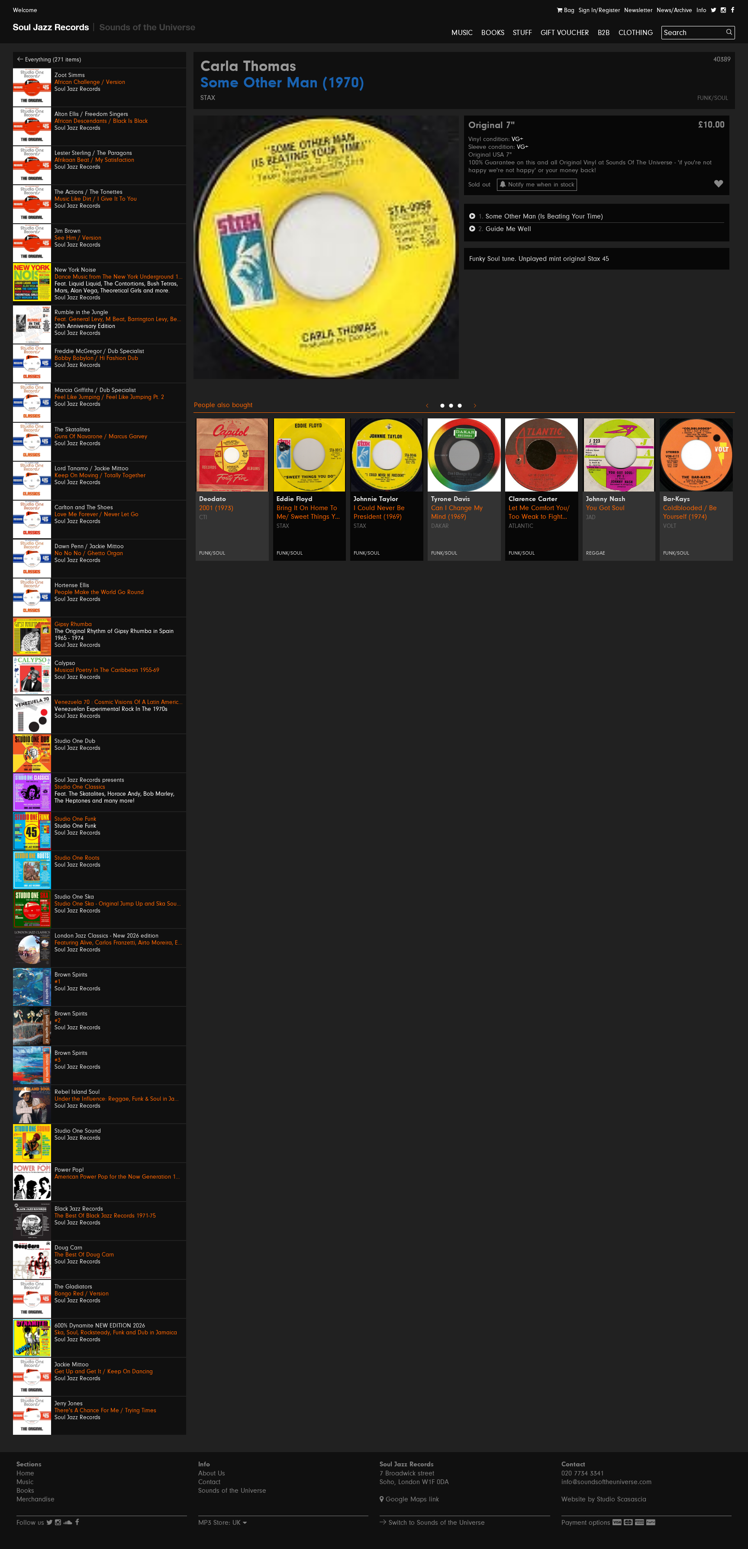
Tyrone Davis (450, 499)
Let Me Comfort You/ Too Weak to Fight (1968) (539, 512)
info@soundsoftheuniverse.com (606, 1482)
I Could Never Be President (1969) (379, 512)
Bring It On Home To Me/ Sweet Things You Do (309, 512)
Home (25, 1473)
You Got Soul (605, 508)
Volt (669, 526)
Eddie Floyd (295, 499)
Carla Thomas (248, 67)
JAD (591, 517)
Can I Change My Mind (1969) (457, 512)
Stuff (522, 33)
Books (492, 33)
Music (462, 33)
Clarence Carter (533, 499)
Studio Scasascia (621, 1499)
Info (701, 10)
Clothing (636, 33)
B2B (604, 33)
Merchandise (35, 1499)
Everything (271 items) (52, 59)
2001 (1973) (216, 508)
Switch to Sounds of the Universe (436, 1523)
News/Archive (674, 10)
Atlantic (521, 526)
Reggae (595, 553)
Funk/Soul (712, 98)
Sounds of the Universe (232, 1490)
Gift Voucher (565, 33)
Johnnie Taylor (376, 499)
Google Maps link (411, 1499)
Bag (568, 10)
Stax (207, 98)
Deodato (212, 499)
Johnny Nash (605, 499)
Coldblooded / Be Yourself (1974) (690, 512)
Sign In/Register (599, 10)
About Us (211, 1473)
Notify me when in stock (540, 184)
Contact (209, 1482)
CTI (203, 517)
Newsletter (638, 10)
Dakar (440, 526)
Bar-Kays (676, 499)
